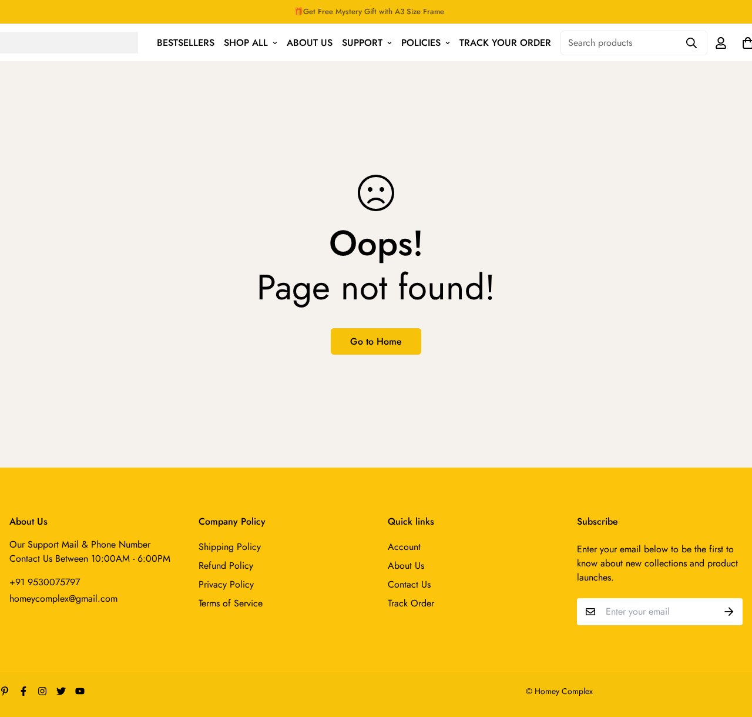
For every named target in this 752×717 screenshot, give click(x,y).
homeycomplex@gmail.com (63, 598)
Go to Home (376, 341)
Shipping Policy (230, 546)
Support (362, 42)
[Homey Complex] (69, 42)
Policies (421, 42)
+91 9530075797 (44, 582)
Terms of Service (231, 603)
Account (404, 546)
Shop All (246, 42)
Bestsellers (185, 42)
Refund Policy (226, 565)
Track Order (411, 603)
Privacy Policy (226, 584)
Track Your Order (505, 42)
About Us (310, 42)
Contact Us (409, 584)
